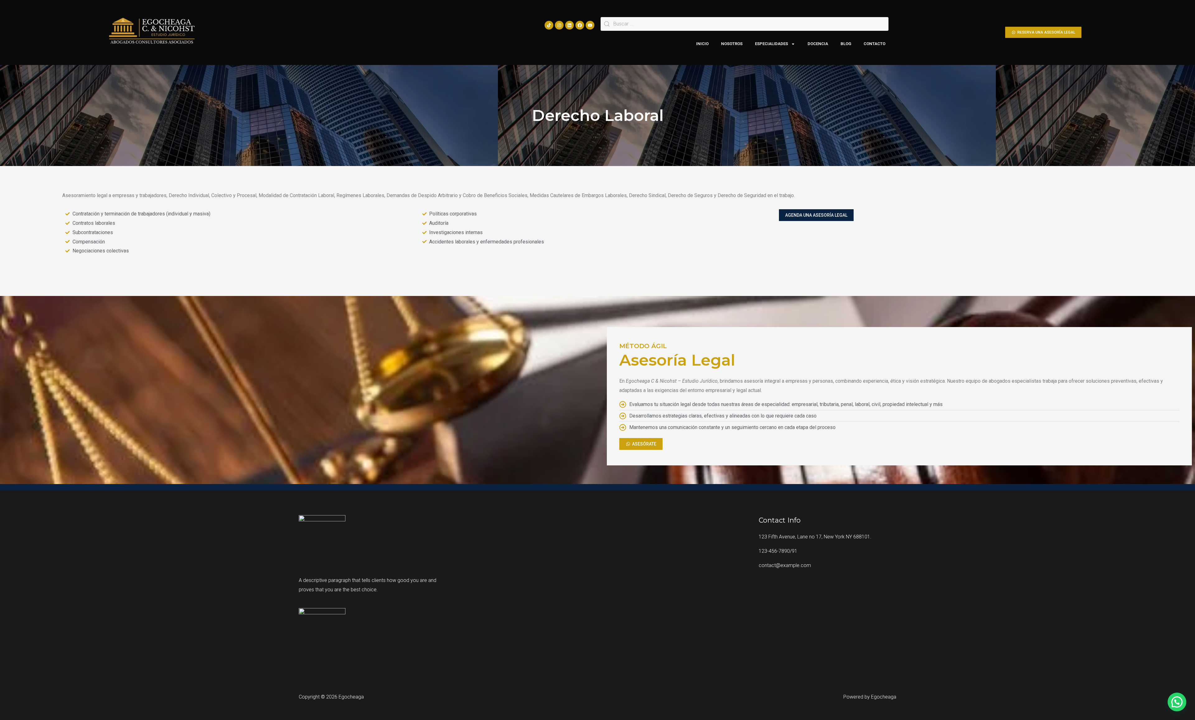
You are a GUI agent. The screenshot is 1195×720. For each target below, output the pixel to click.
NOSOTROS (732, 43)
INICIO (702, 43)
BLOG (846, 43)
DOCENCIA (818, 43)
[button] (1177, 702)
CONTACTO (874, 43)
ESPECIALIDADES (771, 43)
